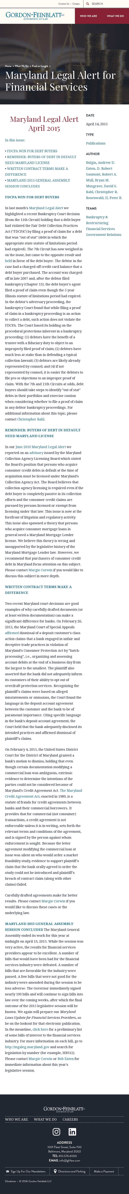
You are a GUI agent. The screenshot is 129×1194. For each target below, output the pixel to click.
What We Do (115, 16)
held (8, 261)
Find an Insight (40, 66)
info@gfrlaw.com (69, 1160)
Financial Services (100, 229)
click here (40, 1029)
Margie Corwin (40, 570)
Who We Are (88, 16)
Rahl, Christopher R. (102, 192)
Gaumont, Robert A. (101, 174)
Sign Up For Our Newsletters (28, 1171)
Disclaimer (10, 1181)
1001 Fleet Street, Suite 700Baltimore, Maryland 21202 (64, 1149)
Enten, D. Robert (99, 168)
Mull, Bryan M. (98, 180)
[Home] (64, 1109)
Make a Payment (104, 1171)
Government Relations (103, 235)
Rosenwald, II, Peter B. (104, 198)
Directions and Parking (71, 1171)
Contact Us (63, 4)
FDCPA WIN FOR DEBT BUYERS (32, 151)
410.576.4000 (67, 1156)
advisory (36, 453)
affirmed (12, 633)
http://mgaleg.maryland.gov (27, 1047)
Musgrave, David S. (101, 186)
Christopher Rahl (30, 419)
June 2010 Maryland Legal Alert (41, 447)
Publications (95, 143)
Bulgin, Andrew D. (100, 163)
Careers (76, 4)
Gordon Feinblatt (19, 16)
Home (8, 66)
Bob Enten (66, 1059)
